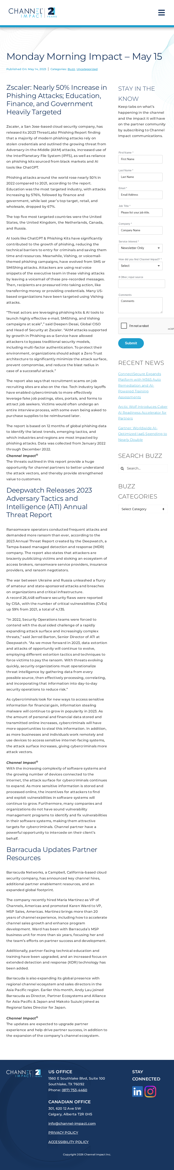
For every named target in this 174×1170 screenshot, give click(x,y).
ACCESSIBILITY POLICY (68, 1142)
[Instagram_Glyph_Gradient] (150, 1087)
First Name (126, 152)
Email (123, 188)
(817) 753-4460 (74, 1090)
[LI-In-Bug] (137, 1088)
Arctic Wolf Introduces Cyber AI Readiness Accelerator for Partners (143, 412)
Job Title (125, 206)
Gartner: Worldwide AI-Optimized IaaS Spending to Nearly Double (142, 434)
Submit (131, 343)
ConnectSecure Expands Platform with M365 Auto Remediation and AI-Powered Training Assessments (139, 385)
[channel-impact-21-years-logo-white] (24, 1071)
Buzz (71, 69)
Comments (125, 295)
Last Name (126, 170)
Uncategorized (87, 69)
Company (125, 223)
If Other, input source (131, 277)
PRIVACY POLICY (63, 1133)
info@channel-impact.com (72, 1124)
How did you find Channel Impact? (140, 259)
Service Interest (129, 241)
